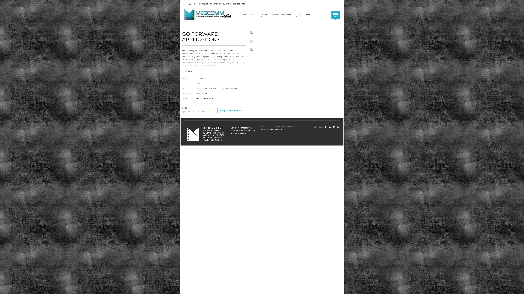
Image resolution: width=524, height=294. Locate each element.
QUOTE (335, 15)
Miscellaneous (202, 98)
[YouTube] (194, 4)
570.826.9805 (239, 4)
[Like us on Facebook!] (325, 127)
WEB (211, 98)
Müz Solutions (276, 129)
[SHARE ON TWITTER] (184, 112)
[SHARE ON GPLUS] (194, 112)
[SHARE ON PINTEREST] (198, 112)
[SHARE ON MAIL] (203, 112)
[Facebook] (186, 4)
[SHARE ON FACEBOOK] (189, 112)
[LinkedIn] (190, 4)
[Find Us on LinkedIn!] (329, 127)
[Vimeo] (334, 127)
